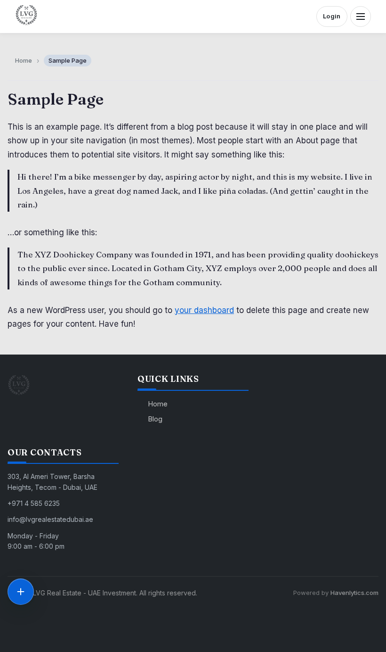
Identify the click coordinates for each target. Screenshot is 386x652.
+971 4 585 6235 (34, 503)
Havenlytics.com (354, 592)
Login (331, 16)
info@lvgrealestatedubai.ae (50, 519)
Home (158, 403)
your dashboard (204, 310)
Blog (155, 418)
